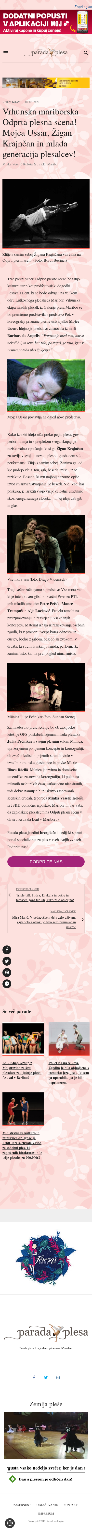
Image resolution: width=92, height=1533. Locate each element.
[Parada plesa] (46, 52)
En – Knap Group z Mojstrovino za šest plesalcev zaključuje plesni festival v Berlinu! (21, 1070)
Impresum (46, 1513)
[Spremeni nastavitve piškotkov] (10, 1523)
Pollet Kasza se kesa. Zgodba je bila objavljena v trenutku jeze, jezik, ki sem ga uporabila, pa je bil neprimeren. (69, 1072)
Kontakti (71, 1505)
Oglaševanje (47, 1505)
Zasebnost (22, 1505)
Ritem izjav (11, 102)
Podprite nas (46, 861)
